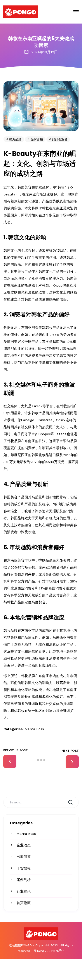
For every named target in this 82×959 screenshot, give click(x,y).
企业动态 (24, 845)
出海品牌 (15, 139)
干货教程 (24, 868)
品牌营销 (37, 139)
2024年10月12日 (44, 52)
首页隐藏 (24, 903)
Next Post (70, 751)
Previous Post (15, 750)
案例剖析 (24, 880)
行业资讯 (24, 891)
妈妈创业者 (59, 139)
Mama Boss (26, 834)
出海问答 (24, 857)
